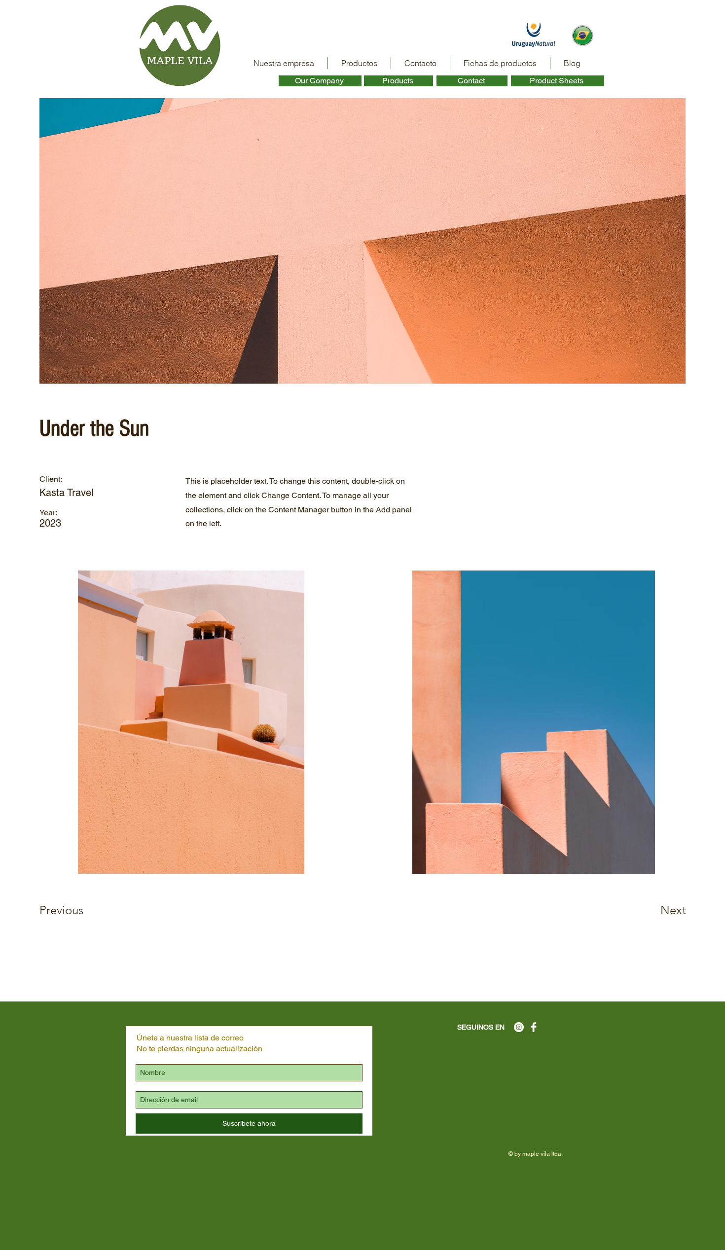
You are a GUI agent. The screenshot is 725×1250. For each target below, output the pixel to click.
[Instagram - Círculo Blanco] (519, 1027)
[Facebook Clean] (534, 1027)
